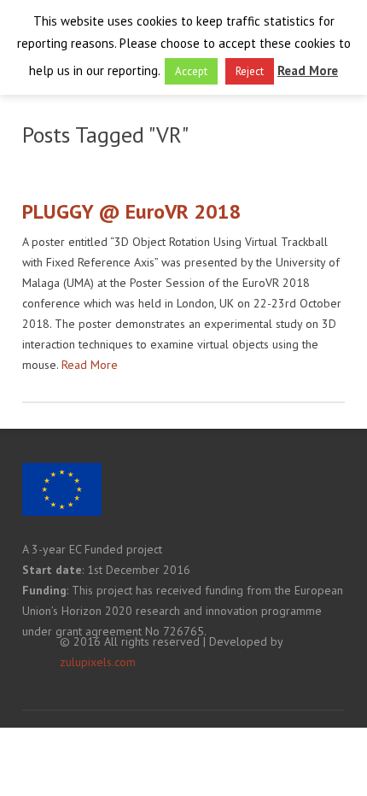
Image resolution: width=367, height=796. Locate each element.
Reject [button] (250, 71)
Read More (89, 364)
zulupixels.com (98, 662)
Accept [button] (191, 71)
